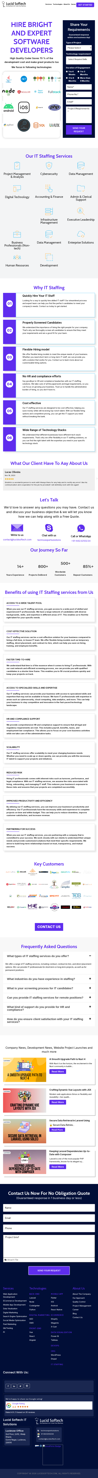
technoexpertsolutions (49, 540)
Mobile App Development (14, 1304)
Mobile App (57, 1294)
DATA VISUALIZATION (61, 1332)
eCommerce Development (15, 1301)
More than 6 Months (85, 79)
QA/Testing (8, 1328)
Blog (75, 1313)
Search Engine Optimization (15, 1316)
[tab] (49, 956)
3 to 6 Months (72, 79)
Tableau (54, 1340)
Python (32, 1309)
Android (54, 1305)
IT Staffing (57, 1364)
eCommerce (57, 1315)
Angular (32, 1340)
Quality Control (79, 1302)
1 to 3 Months (84, 73)
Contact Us (49, 927)
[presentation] (1, 478)
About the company (82, 1294)
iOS (52, 1302)
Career (73, 4)
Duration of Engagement (78, 67)
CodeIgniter (34, 1305)
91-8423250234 (47, 1434)
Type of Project (73, 42)
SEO (31, 1319)
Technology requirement (78, 54)
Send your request (79, 130)
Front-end (35, 1328)
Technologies (58, 4)
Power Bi (55, 1336)
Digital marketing (39, 1315)
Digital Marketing (10, 1312)
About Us (67, 4)
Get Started (85, 5)
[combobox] (79, 60)
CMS (53, 1351)
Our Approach (79, 1298)
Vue (31, 1332)
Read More (58, 1071)
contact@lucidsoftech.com (17, 539)
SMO (31, 1323)
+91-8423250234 (80, 541)
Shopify (54, 1319)
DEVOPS (55, 1346)
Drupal (54, 1359)
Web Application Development (10, 1295)
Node (31, 1302)
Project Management (82, 1306)
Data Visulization (10, 1308)
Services (48, 4)
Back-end (34, 1294)
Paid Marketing (9, 1324)
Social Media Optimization (14, 1320)
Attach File (12, 1260)
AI (4, 1332)
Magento (55, 1323)
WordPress (56, 1355)
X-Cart (54, 1326)
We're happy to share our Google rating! (24, 1399)
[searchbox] (79, 60)
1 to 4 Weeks (72, 73)
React (32, 1336)
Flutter (54, 1298)
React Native (56, 1309)
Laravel (32, 1298)
